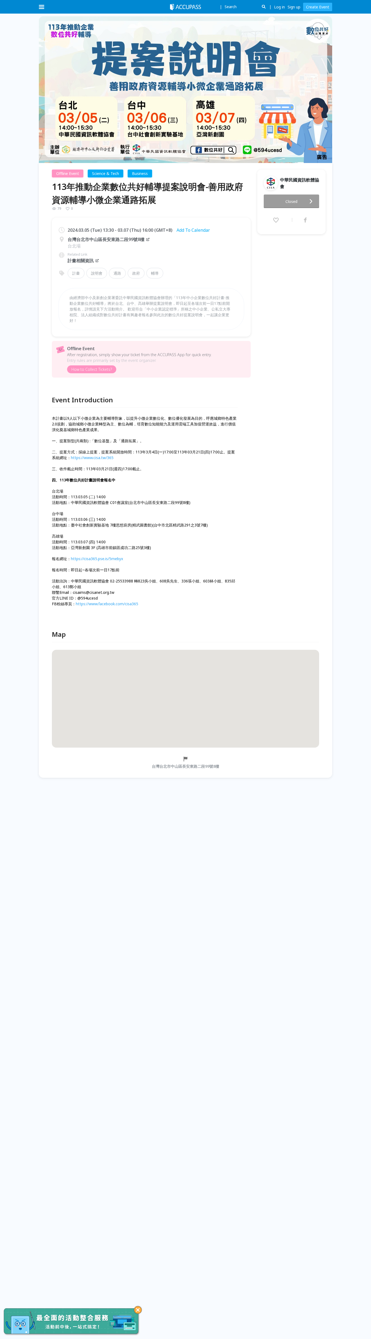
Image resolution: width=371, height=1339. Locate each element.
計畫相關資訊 (81, 261)
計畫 (76, 273)
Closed (291, 201)
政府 (136, 273)
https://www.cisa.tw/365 (92, 457)
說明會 (96, 273)
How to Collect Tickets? (91, 369)
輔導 (155, 273)
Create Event (317, 7)
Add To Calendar (193, 230)
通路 (117, 273)
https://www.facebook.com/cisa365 (107, 603)
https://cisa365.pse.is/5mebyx (97, 558)
